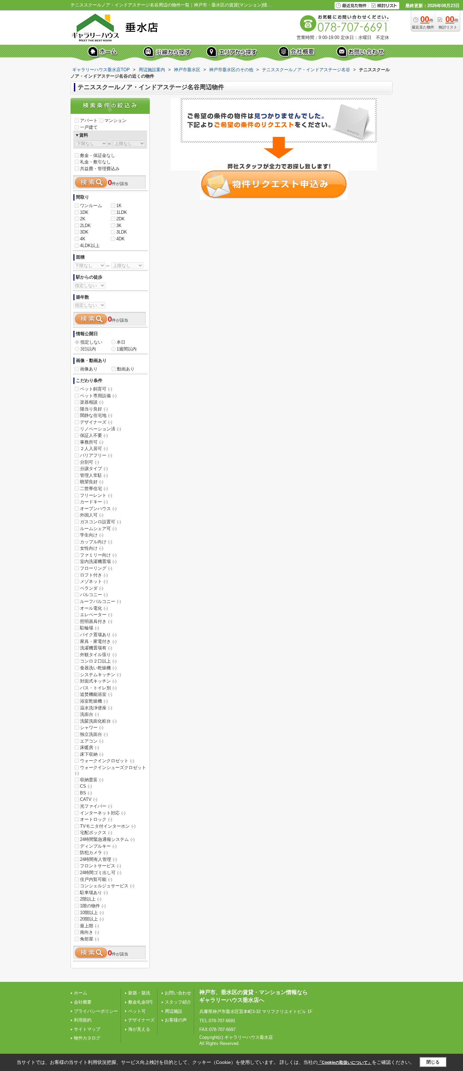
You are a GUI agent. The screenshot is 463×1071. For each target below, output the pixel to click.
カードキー (94, 501)
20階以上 (92, 919)
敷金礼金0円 (140, 1002)
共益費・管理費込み (100, 168)
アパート (89, 120)
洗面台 (89, 714)
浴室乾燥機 (94, 701)
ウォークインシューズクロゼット (110, 770)
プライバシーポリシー (96, 1011)
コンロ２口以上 (98, 661)
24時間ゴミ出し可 (100, 872)
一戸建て (89, 127)
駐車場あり (94, 892)
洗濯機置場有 (96, 647)
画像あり (89, 368)
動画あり (126, 368)
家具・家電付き (98, 641)
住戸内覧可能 (96, 879)
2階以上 (90, 899)
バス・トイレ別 (98, 687)
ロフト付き (94, 575)
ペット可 (137, 1011)
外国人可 (91, 515)
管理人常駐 (94, 475)
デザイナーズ (96, 422)
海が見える (139, 1029)
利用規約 (83, 1020)
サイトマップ (87, 1029)
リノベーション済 (100, 428)
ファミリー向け (98, 555)
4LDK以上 (90, 245)
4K (82, 238)
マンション (115, 120)
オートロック (96, 819)
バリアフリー (96, 455)
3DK (84, 232)
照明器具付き (96, 621)
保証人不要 (94, 435)
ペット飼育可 (96, 388)
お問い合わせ (178, 992)
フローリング (96, 568)
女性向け (91, 548)
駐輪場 (89, 627)
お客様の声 (176, 1020)
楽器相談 (91, 402)
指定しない (91, 342)
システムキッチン (100, 674)
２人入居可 (94, 448)
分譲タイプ (94, 468)
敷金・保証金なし (97, 155)
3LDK (121, 232)
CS (86, 786)
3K (119, 225)
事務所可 (91, 442)
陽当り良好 (94, 408)
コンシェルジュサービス (107, 885)
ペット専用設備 (98, 395)
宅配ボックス (96, 832)
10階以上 (92, 912)
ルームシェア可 (98, 528)
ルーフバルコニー (100, 601)
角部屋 (89, 939)
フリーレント (96, 495)
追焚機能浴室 (96, 694)
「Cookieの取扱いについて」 (345, 1062)
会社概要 (83, 1002)
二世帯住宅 (94, 488)
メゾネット (94, 581)
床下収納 (91, 754)
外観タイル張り (98, 654)
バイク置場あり (98, 634)
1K (119, 205)
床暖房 (89, 747)
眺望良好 (91, 481)
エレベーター (96, 614)
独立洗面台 (94, 734)
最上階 (89, 925)
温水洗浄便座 (96, 707)
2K (82, 218)
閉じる (433, 1062)
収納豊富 (91, 779)
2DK (120, 218)
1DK (84, 212)
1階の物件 (93, 905)
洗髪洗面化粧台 (98, 721)
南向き (89, 932)
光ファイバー (96, 806)
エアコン (91, 741)
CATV (88, 799)
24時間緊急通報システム (107, 839)
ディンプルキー (98, 846)
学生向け (91, 535)
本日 (121, 342)
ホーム (80, 992)
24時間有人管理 (98, 859)
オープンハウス (98, 508)
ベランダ (91, 588)
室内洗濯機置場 (98, 561)
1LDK (121, 212)
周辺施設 (173, 1011)
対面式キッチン (98, 681)
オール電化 (94, 608)
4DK (120, 238)
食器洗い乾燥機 (98, 667)
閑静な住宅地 (96, 415)
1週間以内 (127, 348)
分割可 (89, 462)
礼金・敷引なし (95, 161)
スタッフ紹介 (178, 1002)
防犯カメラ (94, 852)
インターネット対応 (102, 812)
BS (86, 792)
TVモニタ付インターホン (108, 826)
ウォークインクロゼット (107, 760)
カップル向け (96, 541)
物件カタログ (87, 1037)
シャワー (91, 727)
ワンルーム (91, 205)
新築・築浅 (139, 992)
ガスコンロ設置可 (100, 521)
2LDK (85, 225)
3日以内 (88, 348)
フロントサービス (100, 865)
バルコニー (94, 594)
